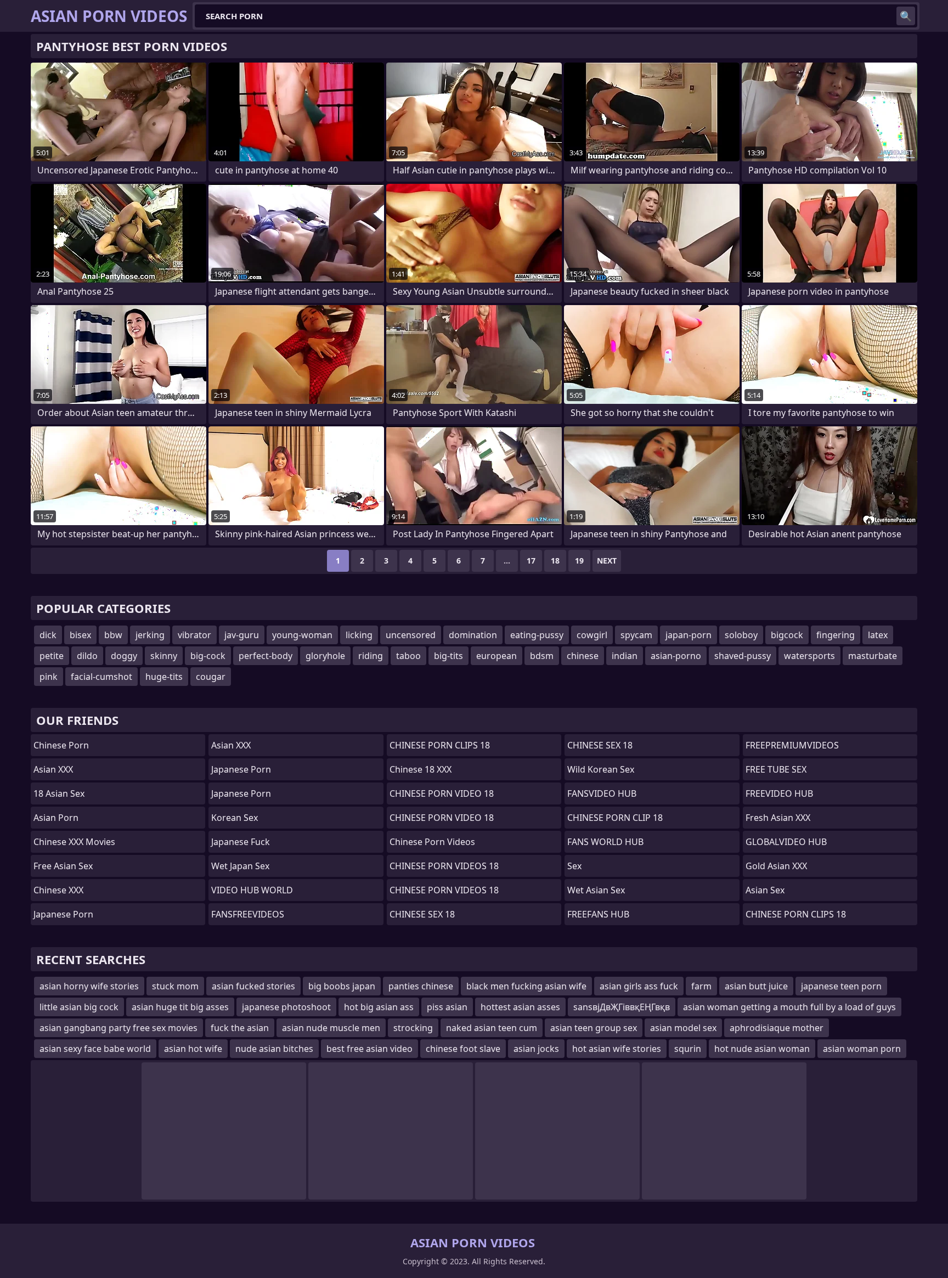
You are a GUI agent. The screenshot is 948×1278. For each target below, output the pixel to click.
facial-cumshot (101, 677)
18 (555, 560)
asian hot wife (193, 1049)
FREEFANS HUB (598, 914)
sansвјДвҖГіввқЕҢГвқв (621, 1007)
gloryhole (325, 656)
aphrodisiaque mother (776, 1028)
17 (531, 560)
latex (878, 635)
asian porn (55, 818)
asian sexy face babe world (95, 1049)
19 (579, 560)
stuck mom (175, 986)
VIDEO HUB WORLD (252, 890)
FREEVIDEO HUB (779, 793)
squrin (687, 1049)
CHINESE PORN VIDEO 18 (442, 793)
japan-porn (688, 635)
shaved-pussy (742, 656)
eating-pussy (536, 635)
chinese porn (61, 745)
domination (473, 635)
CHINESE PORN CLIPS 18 (440, 745)
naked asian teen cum (491, 1028)
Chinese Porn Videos (432, 842)
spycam (636, 635)
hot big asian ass (379, 1007)
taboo (408, 656)
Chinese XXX (58, 890)
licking (359, 635)
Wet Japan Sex (240, 866)
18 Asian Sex (58, 793)
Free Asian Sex (63, 866)
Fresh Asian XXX (778, 818)
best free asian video (369, 1049)
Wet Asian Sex (596, 890)
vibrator (194, 635)
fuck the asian (240, 1028)
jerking (150, 635)
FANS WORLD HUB (605, 842)
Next (607, 560)
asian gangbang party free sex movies (119, 1028)
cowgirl (592, 635)
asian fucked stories (253, 986)
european (496, 656)
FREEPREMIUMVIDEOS (792, 745)
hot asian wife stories (616, 1049)
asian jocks (536, 1049)
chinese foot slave (463, 1049)
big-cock (207, 656)
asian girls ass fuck (639, 986)
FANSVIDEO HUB (601, 793)
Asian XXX (53, 769)
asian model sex (683, 1028)
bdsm (542, 656)
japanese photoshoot (286, 1007)
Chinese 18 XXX (421, 769)
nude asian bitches (274, 1049)
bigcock (787, 635)
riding (370, 656)
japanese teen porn (841, 986)
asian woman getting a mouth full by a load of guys (789, 1007)
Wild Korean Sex (600, 769)
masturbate (872, 656)
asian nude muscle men (331, 1028)
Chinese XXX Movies (74, 842)
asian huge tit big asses (180, 1007)
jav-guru (241, 635)
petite (52, 656)
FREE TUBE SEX (776, 769)
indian (624, 656)
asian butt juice (756, 986)
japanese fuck (240, 842)
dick (48, 635)
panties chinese (420, 986)
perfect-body (265, 656)
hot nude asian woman (762, 1049)
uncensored (411, 635)
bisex (80, 635)
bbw (113, 635)
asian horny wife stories (89, 986)
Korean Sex (234, 818)
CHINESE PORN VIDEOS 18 (444, 866)
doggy (124, 656)
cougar (210, 677)
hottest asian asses (520, 1007)
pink (49, 677)
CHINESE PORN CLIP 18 (615, 818)
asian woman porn (862, 1049)
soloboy (741, 635)
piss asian (447, 1007)
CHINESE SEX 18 (422, 914)
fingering (835, 635)
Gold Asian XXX (776, 866)
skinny (163, 656)
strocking (413, 1028)
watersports (809, 656)
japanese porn (241, 769)
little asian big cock (79, 1007)
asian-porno (676, 656)
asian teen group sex (593, 1028)
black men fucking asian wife (526, 986)
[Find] (905, 16)
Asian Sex (765, 890)
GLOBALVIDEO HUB (786, 842)
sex (574, 866)
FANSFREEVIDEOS (247, 914)
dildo (87, 656)
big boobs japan (341, 986)
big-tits (448, 656)
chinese (583, 656)
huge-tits (164, 677)
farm (701, 986)
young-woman (302, 635)
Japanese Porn (63, 914)
